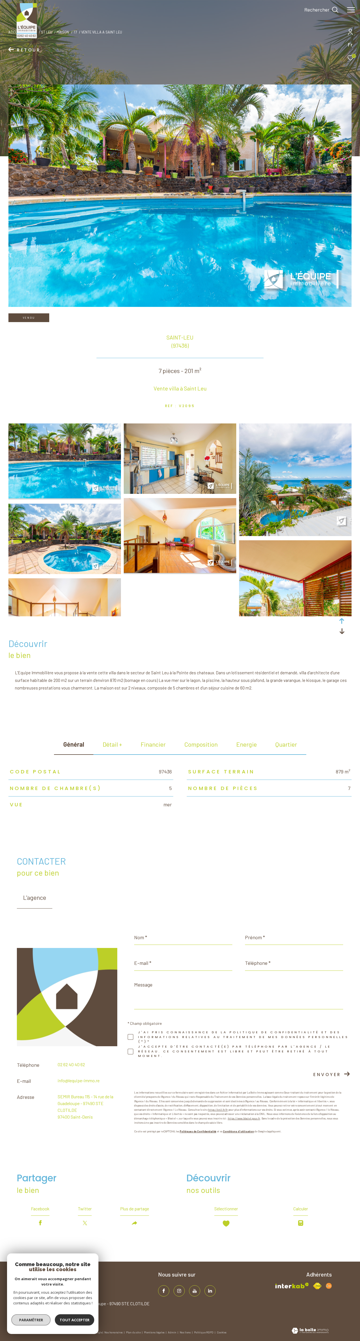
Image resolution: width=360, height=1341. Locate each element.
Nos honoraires (113, 1332)
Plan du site (133, 1332)
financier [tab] (153, 744)
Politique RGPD (203, 1332)
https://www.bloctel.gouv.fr (244, 1118)
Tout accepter (74, 1319)
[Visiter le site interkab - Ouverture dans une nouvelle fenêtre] (292, 1286)
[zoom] (64, 496)
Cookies (221, 1332)
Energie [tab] (246, 744)
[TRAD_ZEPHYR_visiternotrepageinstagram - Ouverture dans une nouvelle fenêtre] (179, 1291)
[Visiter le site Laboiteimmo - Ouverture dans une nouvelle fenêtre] (310, 1331)
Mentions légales (154, 1332)
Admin (172, 1332)
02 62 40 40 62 (71, 1064)
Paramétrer (31, 1319)
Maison (63, 32)
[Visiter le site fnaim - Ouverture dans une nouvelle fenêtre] (317, 1286)
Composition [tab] (201, 744)
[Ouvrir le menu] (351, 10)
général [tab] (73, 744)
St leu (46, 32)
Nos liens (185, 1332)
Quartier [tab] (286, 744)
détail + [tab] (112, 744)
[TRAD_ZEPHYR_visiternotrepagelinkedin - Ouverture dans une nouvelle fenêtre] (210, 1291)
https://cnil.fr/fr (218, 1109)
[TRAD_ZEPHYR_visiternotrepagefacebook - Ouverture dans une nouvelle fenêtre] (163, 1291)
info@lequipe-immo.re (79, 1080)
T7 (75, 32)
